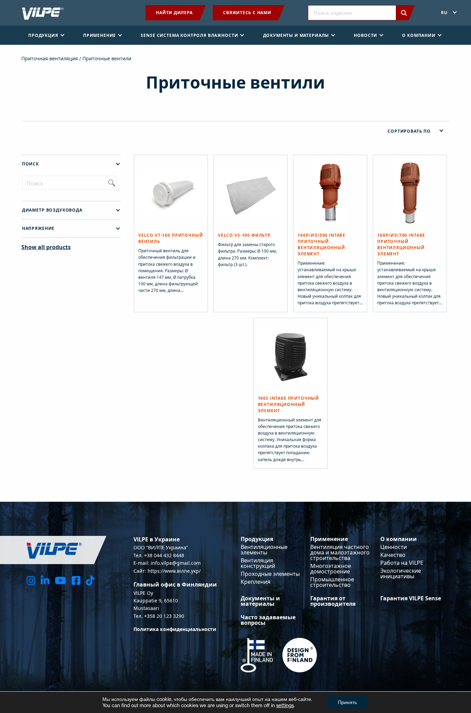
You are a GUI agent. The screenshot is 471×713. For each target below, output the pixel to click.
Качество (392, 555)
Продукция (257, 539)
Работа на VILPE (401, 563)
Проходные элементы (270, 574)
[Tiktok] (90, 580)
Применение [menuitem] (99, 35)
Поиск (30, 164)
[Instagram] (31, 580)
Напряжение (38, 228)
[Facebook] (76, 580)
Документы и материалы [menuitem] (296, 35)
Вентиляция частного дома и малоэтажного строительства (340, 552)
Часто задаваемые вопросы (268, 620)
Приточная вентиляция (49, 58)
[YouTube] (60, 580)
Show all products (46, 247)
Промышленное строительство (332, 582)
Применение (329, 539)
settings (285, 705)
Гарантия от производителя (332, 601)
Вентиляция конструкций (258, 563)
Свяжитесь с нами (247, 13)
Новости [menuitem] (365, 35)
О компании (398, 539)
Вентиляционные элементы (264, 549)
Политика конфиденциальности (174, 629)
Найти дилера (174, 13)
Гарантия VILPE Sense (410, 598)
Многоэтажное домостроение (330, 568)
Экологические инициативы (400, 573)
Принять (347, 702)
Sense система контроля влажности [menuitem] (189, 35)
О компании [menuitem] (418, 35)
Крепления (255, 581)
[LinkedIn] (45, 580)
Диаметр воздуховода (52, 210)
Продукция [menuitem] (43, 35)
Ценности (393, 547)
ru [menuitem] (444, 13)
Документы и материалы (260, 601)
